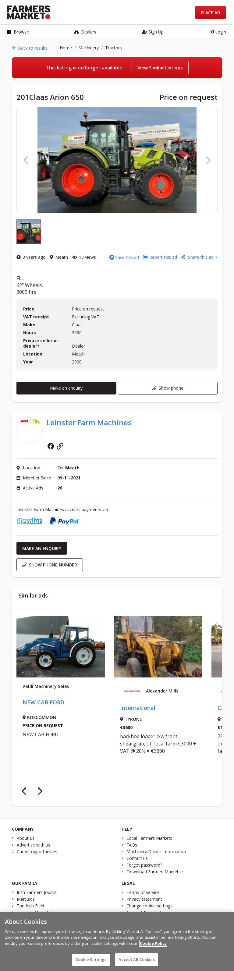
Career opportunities (37, 851)
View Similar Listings (160, 68)
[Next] (39, 791)
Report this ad (163, 257)
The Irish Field (30, 906)
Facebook (50, 445)
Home (66, 48)
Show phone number (53, 565)
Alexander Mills (162, 691)
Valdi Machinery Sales (46, 686)
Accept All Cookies (136, 959)
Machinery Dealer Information (156, 851)
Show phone (171, 388)
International (137, 707)
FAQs (131, 845)
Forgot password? (144, 865)
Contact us (137, 858)
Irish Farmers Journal (37, 892)
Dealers (88, 32)
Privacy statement (144, 899)
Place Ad (210, 13)
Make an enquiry (66, 388)
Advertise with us (33, 845)
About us (25, 838)
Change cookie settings (149, 906)
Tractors (113, 48)
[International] (158, 647)
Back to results (33, 48)
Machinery (88, 48)
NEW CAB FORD (43, 702)
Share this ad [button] (201, 257)
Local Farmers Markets (149, 838)
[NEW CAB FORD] (60, 647)
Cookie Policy (153, 943)
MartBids (26, 899)
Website (60, 445)
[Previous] (24, 791)
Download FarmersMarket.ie (154, 872)
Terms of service (143, 892)
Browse (21, 32)
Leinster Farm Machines (89, 422)
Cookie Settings (91, 959)
